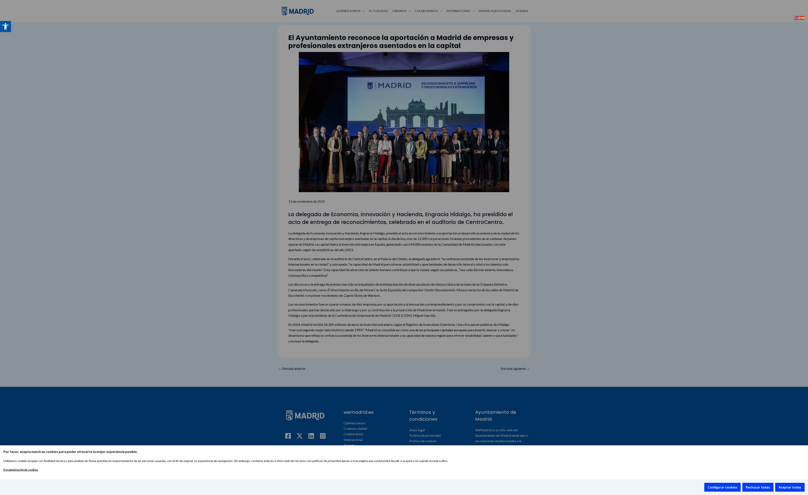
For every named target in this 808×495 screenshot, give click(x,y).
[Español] (802, 17)
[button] (5, 26)
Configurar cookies (722, 487)
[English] (796, 17)
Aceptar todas (790, 487)
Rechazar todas (758, 487)
